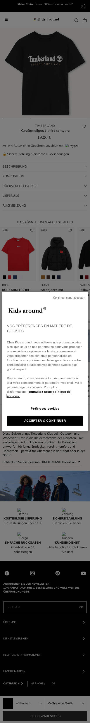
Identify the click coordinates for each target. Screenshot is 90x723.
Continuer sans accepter (69, 297)
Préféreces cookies (45, 408)
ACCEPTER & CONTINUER (45, 420)
